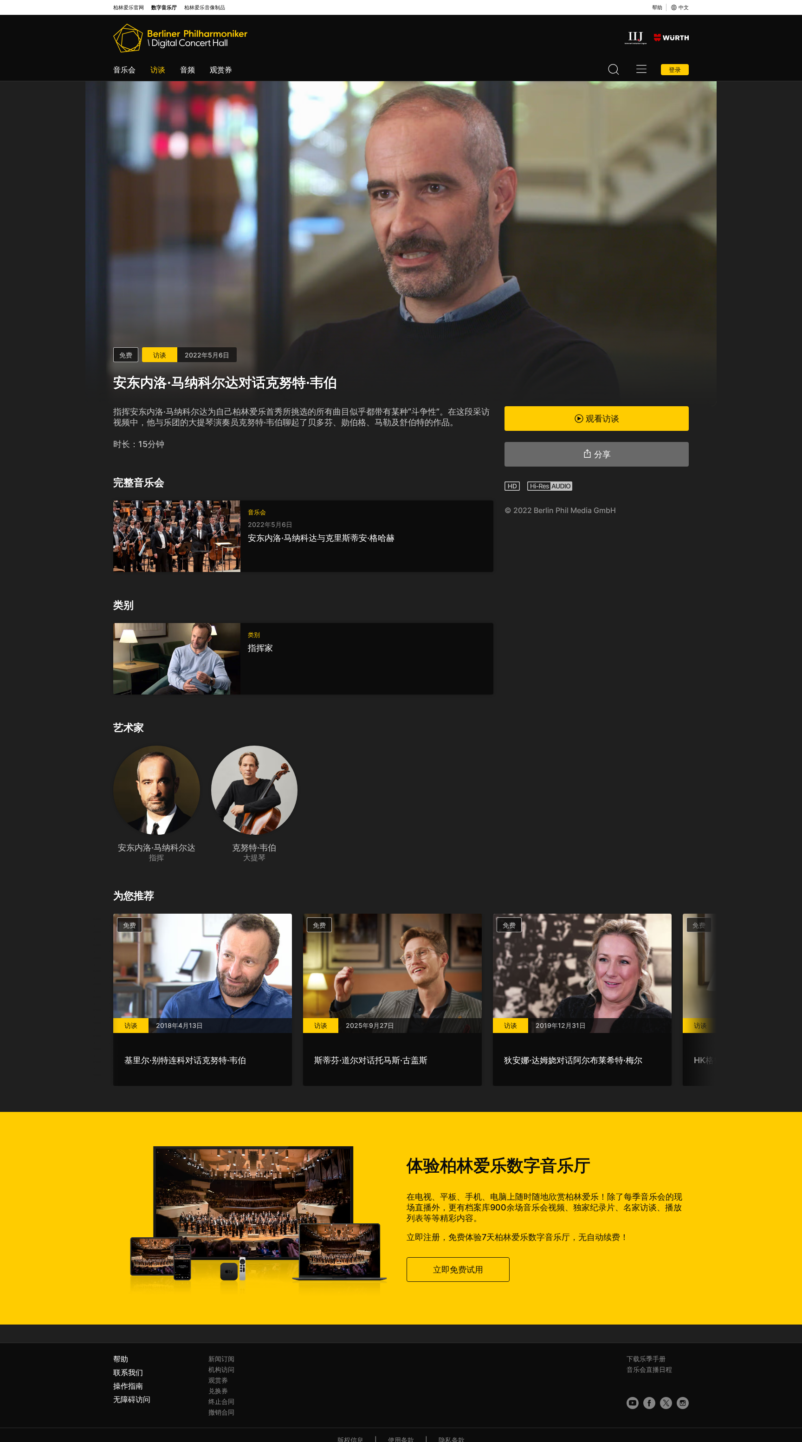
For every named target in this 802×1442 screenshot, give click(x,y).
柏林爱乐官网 (128, 8)
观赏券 (221, 69)
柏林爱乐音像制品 (204, 8)
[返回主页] (180, 38)
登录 (675, 69)
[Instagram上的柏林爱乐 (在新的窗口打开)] (683, 1403)
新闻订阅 (221, 1359)
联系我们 (128, 1372)
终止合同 (221, 1401)
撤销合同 (221, 1412)
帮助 (657, 7)
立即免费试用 (458, 1269)
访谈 (157, 69)
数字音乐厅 (164, 8)
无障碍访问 (131, 1399)
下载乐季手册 (646, 1359)
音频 (187, 69)
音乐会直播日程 (649, 1369)
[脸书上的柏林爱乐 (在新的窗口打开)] (649, 1403)
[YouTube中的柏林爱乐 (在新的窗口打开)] (633, 1403)
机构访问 (221, 1369)
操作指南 (128, 1385)
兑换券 (218, 1391)
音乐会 (124, 69)
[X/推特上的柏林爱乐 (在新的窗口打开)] (666, 1403)
